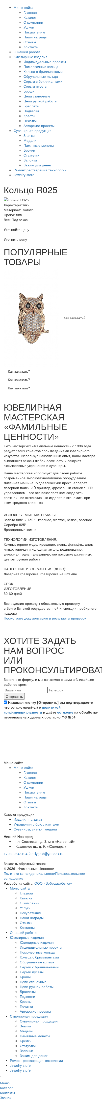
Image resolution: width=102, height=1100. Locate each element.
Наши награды (35, 36)
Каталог (30, 17)
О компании (33, 22)
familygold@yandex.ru (45, 853)
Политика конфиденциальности (29, 873)
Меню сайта (23, 7)
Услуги (29, 27)
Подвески (31, 110)
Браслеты (31, 105)
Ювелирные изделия (31, 56)
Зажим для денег (37, 164)
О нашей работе (27, 51)
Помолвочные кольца (41, 66)
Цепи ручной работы (40, 100)
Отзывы (30, 41)
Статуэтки (31, 155)
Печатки (30, 120)
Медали (30, 140)
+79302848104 (15, 853)
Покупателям (34, 32)
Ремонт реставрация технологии (40, 169)
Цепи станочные (37, 96)
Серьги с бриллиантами (43, 81)
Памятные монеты (39, 145)
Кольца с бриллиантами (43, 71)
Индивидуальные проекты (45, 61)
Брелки (29, 150)
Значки (29, 135)
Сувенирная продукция (32, 130)
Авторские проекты (39, 125)
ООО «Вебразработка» (53, 883)
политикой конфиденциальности (32, 710)
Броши (29, 91)
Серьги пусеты (35, 86)
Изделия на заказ (28, 819)
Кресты (29, 115)
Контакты (31, 46)
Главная (30, 12)
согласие (65, 712)
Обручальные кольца (41, 76)
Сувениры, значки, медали (35, 829)
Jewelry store (24, 174)
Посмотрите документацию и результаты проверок (45, 618)
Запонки (30, 160)
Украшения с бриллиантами (36, 824)
